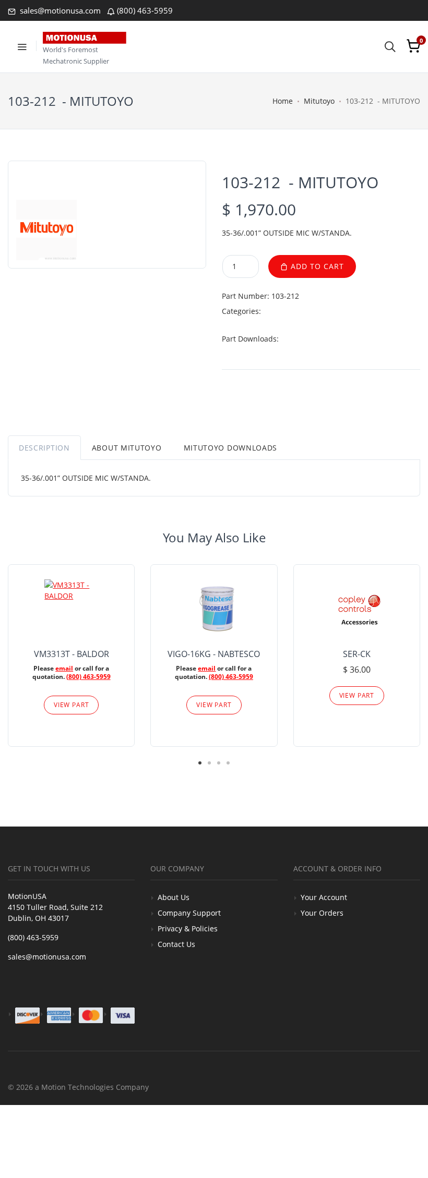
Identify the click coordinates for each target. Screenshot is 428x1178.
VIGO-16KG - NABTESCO (214, 654)
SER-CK (357, 654)
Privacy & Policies (188, 928)
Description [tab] (44, 448)
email (64, 668)
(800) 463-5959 (145, 10)
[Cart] (413, 46)
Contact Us (176, 944)
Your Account (324, 897)
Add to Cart (316, 266)
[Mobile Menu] (22, 46)
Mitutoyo (319, 101)
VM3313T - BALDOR (71, 654)
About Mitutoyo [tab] (127, 448)
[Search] (390, 46)
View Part (71, 704)
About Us (173, 897)
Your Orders (322, 913)
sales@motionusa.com (59, 10)
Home (282, 101)
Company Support (189, 913)
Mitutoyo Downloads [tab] (231, 448)
